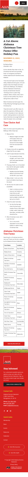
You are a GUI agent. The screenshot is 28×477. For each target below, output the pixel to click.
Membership (7, 420)
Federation (6, 436)
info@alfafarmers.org (12, 405)
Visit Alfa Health (15, 453)
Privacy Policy (14, 464)
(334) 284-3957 (10, 403)
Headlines (8, 60)
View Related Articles (14, 344)
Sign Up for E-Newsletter (14, 384)
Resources (6, 432)
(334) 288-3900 (17, 3)
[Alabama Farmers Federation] (7, 360)
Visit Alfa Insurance (15, 447)
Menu (23, 3)
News (5, 424)
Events (5, 428)
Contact (6, 440)
